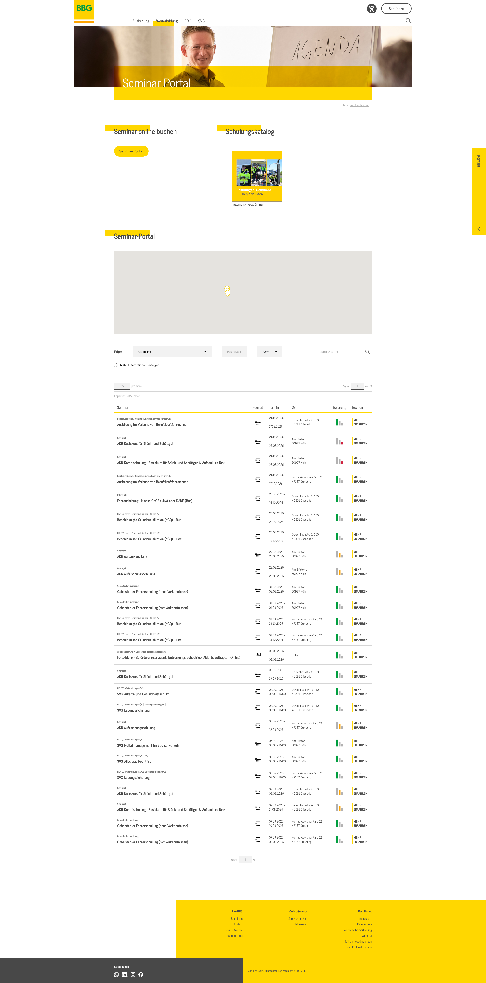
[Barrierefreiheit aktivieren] (372, 8)
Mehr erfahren (360, 422)
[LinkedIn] (125, 974)
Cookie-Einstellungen (359, 947)
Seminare (396, 8)
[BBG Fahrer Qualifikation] (84, 11)
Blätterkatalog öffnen (248, 204)
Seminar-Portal (131, 151)
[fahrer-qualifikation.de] (344, 104)
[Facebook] (140, 974)
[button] (141, 20)
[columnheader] (182, 407)
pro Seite (136, 385)
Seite (346, 386)
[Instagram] (133, 974)
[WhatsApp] (116, 974)
